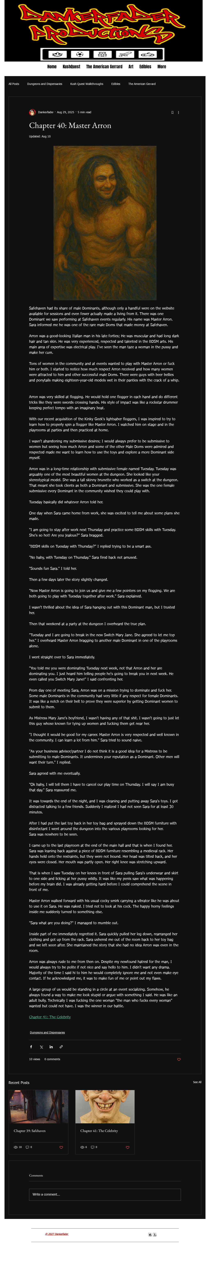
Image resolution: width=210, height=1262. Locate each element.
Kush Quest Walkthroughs (86, 84)
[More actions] (178, 112)
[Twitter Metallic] (150, 1234)
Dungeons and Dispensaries (44, 84)
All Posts (14, 84)
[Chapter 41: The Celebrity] (105, 1106)
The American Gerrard (142, 84)
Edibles (115, 84)
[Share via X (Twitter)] (41, 1047)
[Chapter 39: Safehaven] (38, 1106)
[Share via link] (61, 1047)
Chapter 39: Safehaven (30, 1130)
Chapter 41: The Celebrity (99, 1130)
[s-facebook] (154, 1234)
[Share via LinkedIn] (51, 1047)
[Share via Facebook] (31, 1047)
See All (197, 1082)
